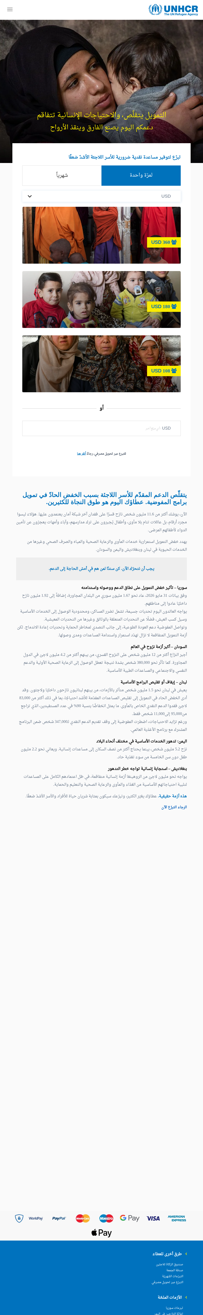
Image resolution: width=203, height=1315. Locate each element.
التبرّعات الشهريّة (172, 1276)
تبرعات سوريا (174, 1308)
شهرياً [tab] (62, 175)
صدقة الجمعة (174, 1270)
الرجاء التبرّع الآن (174, 807)
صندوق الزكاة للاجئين (169, 1264)
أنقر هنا (81, 454)
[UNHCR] (173, 10)
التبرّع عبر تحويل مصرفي (167, 1282)
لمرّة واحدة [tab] (141, 175)
